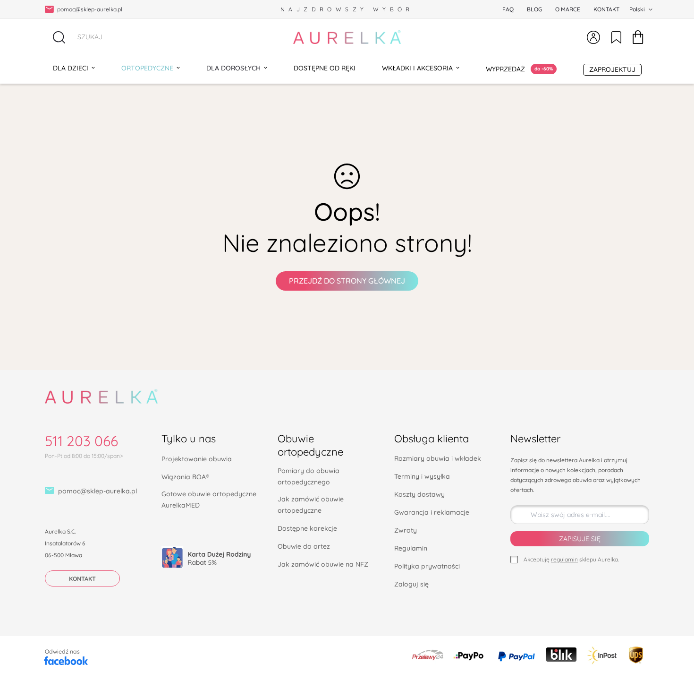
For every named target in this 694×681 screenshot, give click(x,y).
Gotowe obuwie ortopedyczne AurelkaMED (208, 499)
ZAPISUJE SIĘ (580, 538)
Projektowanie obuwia (196, 459)
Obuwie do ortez (304, 546)
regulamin (564, 559)
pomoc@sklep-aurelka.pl (97, 491)
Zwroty (405, 530)
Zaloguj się (411, 584)
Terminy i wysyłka (422, 476)
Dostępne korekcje (307, 528)
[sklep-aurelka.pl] (347, 37)
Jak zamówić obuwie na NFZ (323, 564)
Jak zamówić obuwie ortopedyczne (311, 505)
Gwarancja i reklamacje (431, 512)
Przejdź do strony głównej (347, 280)
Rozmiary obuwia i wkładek (437, 458)
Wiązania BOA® (185, 477)
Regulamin (410, 548)
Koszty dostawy (419, 494)
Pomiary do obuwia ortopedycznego (308, 476)
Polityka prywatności (427, 566)
